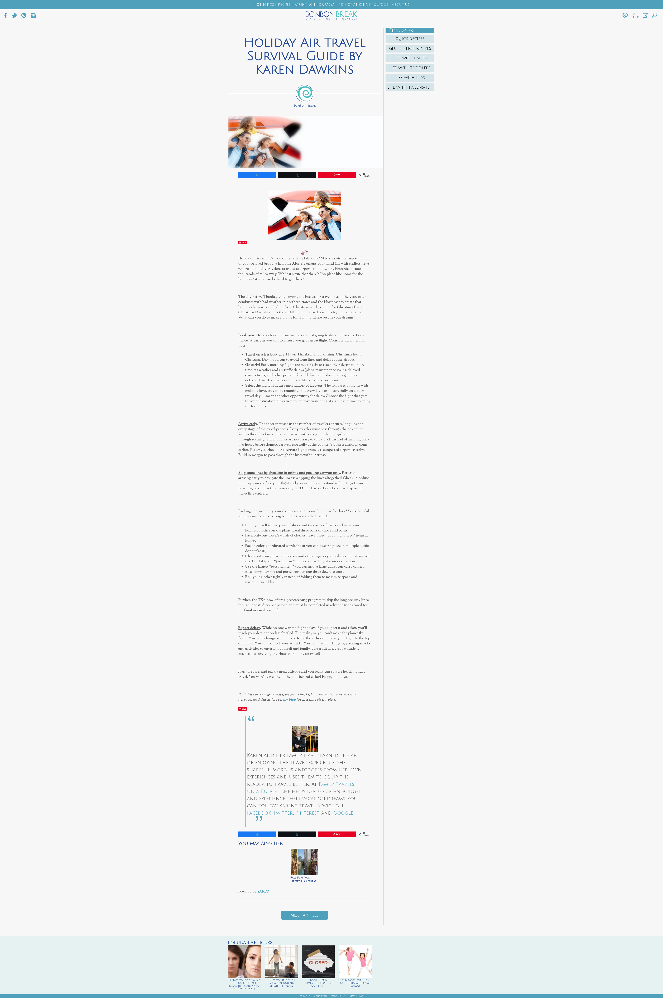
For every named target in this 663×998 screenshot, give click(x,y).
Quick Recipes (410, 39)
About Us (401, 5)
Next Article (304, 915)
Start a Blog (356, 996)
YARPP (263, 891)
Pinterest (307, 813)
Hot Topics (263, 5)
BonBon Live (635, 16)
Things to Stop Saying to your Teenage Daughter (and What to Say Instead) (244, 984)
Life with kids (410, 78)
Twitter (14, 16)
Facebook (6, 16)
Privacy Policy (338, 996)
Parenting (303, 5)
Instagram (33, 16)
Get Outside (377, 5)
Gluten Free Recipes (410, 48)
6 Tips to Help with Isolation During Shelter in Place (281, 983)
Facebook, (259, 813)
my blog (289, 699)
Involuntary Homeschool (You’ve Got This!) (318, 983)
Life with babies (410, 58)
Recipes (284, 5)
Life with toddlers (410, 68)
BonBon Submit (645, 16)
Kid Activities (350, 5)
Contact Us (320, 996)
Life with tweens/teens (410, 87)
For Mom (325, 5)
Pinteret (24, 16)
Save (244, 242)
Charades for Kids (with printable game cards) (355, 983)
